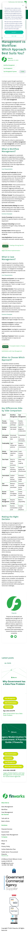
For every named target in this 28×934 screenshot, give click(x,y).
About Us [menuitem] (4, 841)
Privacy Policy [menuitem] (5, 846)
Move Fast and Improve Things (13, 766)
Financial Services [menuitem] (6, 829)
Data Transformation (10, 702)
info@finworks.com (7, 863)
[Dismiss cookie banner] (22, 5)
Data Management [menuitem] (7, 806)
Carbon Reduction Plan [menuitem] (8, 849)
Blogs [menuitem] (3, 843)
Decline (14, 36)
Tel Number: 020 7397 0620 (15, 2)
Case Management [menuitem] (7, 812)
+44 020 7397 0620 (7, 865)
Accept (14, 32)
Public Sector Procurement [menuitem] (9, 852)
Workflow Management (9, 65)
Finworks (4, 854)
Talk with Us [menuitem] (5, 818)
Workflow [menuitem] (4, 809)
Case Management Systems (10, 71)
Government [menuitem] (5, 832)
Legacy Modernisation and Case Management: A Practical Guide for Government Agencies (13, 774)
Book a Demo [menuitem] (5, 821)
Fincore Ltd (4, 855)
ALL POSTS (8, 663)
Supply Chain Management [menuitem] (9, 834)
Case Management (8, 68)
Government (8, 707)
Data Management (10, 698)
